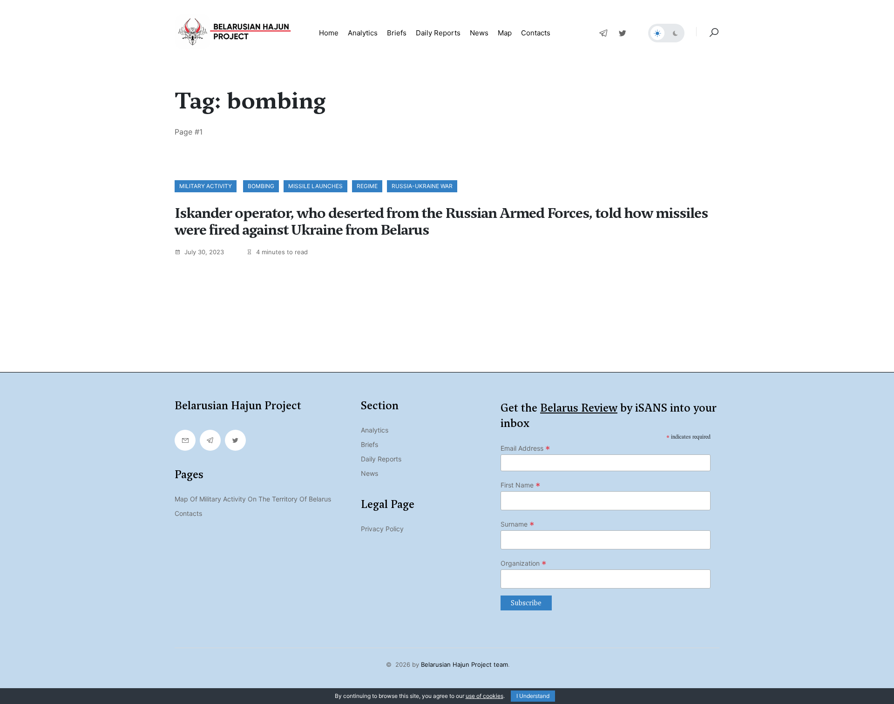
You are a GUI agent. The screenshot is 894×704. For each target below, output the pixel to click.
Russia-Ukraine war (422, 186)
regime (367, 186)
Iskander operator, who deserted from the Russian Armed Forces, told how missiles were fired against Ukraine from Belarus (441, 221)
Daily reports (438, 32)
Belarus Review (578, 407)
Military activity (205, 186)
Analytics (363, 32)
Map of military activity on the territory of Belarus (253, 499)
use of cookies (484, 695)
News (479, 32)
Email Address (525, 448)
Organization (524, 563)
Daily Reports (381, 459)
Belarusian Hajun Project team (464, 664)
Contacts (535, 32)
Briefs (396, 32)
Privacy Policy (382, 529)
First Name (521, 485)
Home (329, 32)
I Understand (532, 695)
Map (505, 32)
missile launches (315, 186)
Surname (518, 524)
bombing (261, 186)
